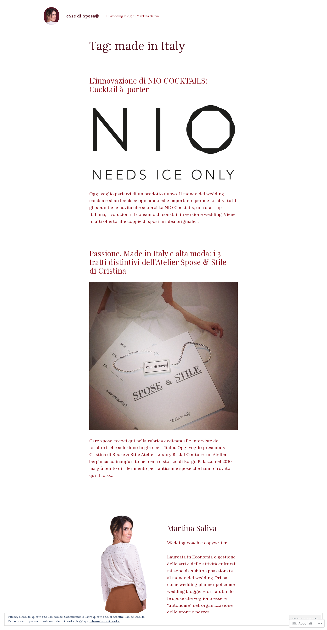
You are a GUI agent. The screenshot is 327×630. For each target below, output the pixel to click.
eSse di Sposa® (82, 16)
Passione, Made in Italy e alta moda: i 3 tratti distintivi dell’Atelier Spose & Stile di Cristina (157, 262)
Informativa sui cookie (105, 621)
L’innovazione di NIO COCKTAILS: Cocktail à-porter (148, 84)
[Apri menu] (280, 16)
